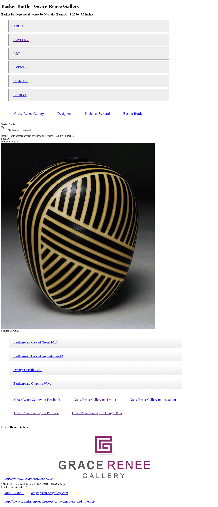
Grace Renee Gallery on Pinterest (36, 413)
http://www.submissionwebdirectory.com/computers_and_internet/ (49, 501)
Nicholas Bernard (19, 130)
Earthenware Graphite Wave (32, 383)
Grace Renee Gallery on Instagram (153, 399)
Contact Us (20, 81)
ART (16, 53)
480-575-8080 (14, 493)
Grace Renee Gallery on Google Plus (97, 413)
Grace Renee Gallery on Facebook (37, 399)
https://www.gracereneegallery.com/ (28, 478)
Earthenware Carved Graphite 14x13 (38, 356)
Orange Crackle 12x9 (27, 370)
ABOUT (19, 26)
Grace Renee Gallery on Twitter (95, 399)
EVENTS (19, 67)
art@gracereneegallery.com (49, 493)
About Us (19, 95)
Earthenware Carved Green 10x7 (35, 342)
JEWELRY (21, 40)
